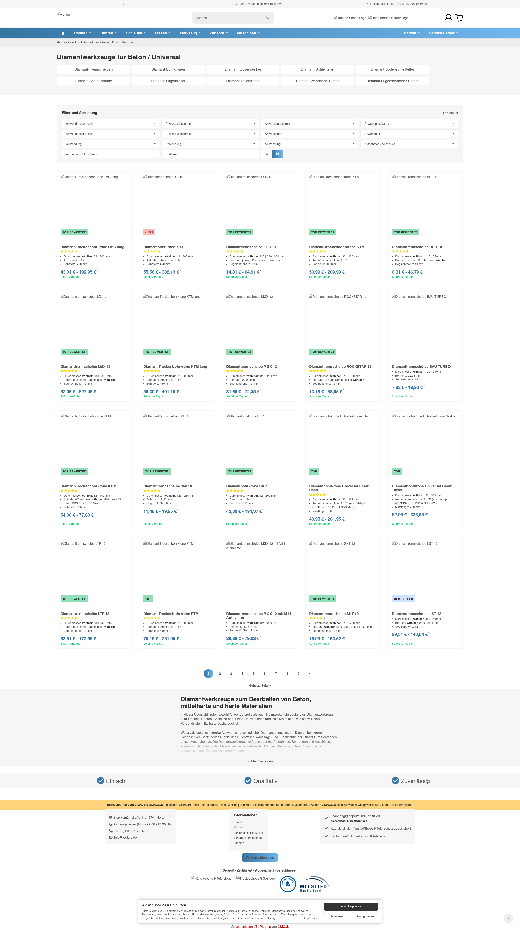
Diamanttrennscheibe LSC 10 (251, 247)
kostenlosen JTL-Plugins (253, 926)
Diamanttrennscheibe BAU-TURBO (421, 366)
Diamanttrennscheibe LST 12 (416, 613)
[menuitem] (63, 33)
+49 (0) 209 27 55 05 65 (412, 4)
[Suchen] (268, 18)
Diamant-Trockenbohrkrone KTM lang (175, 366)
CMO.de (284, 926)
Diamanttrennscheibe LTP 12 (85, 613)
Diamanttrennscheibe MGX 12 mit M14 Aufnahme (258, 615)
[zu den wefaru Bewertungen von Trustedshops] (256, 878)
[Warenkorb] (459, 18)
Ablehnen (337, 916)
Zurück (72, 42)
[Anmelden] (448, 18)
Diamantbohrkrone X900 (164, 247)
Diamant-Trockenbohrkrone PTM (170, 613)
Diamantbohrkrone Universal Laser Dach (339, 488)
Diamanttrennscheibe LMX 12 (85, 366)
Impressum (310, 918)
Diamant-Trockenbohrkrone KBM (88, 486)
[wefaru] (63, 18)
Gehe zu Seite (259, 685)
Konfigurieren (365, 916)
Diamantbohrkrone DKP (246, 486)
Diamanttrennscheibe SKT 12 (334, 613)
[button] (260, 138)
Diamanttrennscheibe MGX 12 (251, 366)
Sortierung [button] (172, 154)
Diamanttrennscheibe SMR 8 (167, 486)
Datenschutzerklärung (262, 918)
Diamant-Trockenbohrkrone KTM (336, 247)
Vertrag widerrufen (260, 857)
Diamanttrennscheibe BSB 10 (417, 247)
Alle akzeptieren (351, 906)
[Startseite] (58, 42)
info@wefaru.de (125, 837)
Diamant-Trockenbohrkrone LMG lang (92, 247)
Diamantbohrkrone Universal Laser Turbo (422, 488)
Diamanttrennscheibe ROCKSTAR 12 (340, 366)
